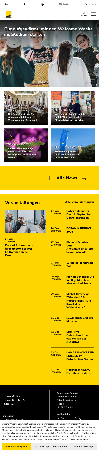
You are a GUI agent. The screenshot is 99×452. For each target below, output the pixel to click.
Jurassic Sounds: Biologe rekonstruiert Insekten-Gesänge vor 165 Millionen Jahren (22, 153)
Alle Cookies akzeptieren (16, 446)
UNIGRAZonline (65, 407)
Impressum (8, 415)
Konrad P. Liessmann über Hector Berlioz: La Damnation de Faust (19, 250)
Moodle (60, 403)
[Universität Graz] (7, 15)
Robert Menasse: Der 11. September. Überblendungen (79, 214)
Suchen (84, 15)
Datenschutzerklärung (14, 419)
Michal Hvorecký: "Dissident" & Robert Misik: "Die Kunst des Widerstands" (78, 300)
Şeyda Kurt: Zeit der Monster (79, 319)
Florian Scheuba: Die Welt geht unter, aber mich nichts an (80, 280)
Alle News (67, 178)
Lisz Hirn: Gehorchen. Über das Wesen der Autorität (77, 337)
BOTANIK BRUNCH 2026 (79, 230)
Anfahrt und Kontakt (67, 393)
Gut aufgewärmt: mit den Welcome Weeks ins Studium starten (48, 31)
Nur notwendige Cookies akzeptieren (51, 446)
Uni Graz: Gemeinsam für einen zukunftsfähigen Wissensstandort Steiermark (23, 117)
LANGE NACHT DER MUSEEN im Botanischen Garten (80, 356)
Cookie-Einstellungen (84, 446)
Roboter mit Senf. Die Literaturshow (78, 371)
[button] (6, 4)
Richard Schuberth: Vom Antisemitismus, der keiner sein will (79, 247)
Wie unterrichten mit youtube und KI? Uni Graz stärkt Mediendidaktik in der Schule (70, 117)
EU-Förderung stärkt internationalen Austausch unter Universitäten (68, 154)
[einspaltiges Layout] (43, 4)
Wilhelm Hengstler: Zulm (79, 264)
